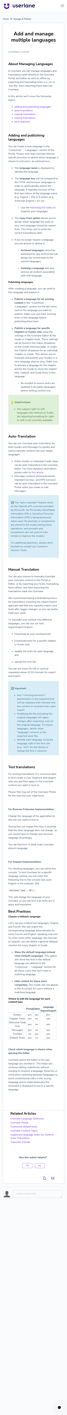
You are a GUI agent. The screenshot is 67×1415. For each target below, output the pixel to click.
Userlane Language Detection (27, 1118)
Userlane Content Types (24, 1130)
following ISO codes (41, 207)
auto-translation (23, 110)
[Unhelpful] (39, 1165)
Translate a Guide (20, 1142)
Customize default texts (23, 1126)
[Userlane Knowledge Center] (19, 6)
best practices (22, 121)
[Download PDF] (45, 1178)
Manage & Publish (22, 18)
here (47, 161)
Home (6, 18)
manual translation (25, 114)
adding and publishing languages (32, 107)
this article (37, 472)
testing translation (24, 118)
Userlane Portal (19, 1122)
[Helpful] (27, 1165)
